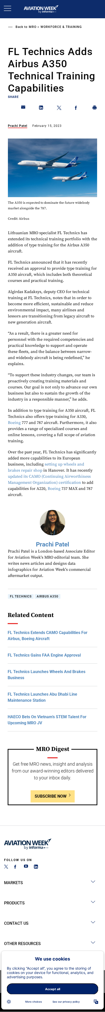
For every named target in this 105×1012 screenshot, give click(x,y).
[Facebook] (16, 867)
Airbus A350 (47, 596)
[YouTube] (26, 867)
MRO (32, 27)
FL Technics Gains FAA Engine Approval (44, 655)
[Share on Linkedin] (41, 109)
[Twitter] (6, 867)
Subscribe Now (51, 796)
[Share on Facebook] (77, 109)
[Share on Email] (23, 109)
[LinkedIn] (36, 867)
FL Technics (21, 596)
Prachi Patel (17, 126)
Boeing (14, 422)
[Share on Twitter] (59, 109)
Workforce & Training (61, 27)
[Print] (95, 109)
